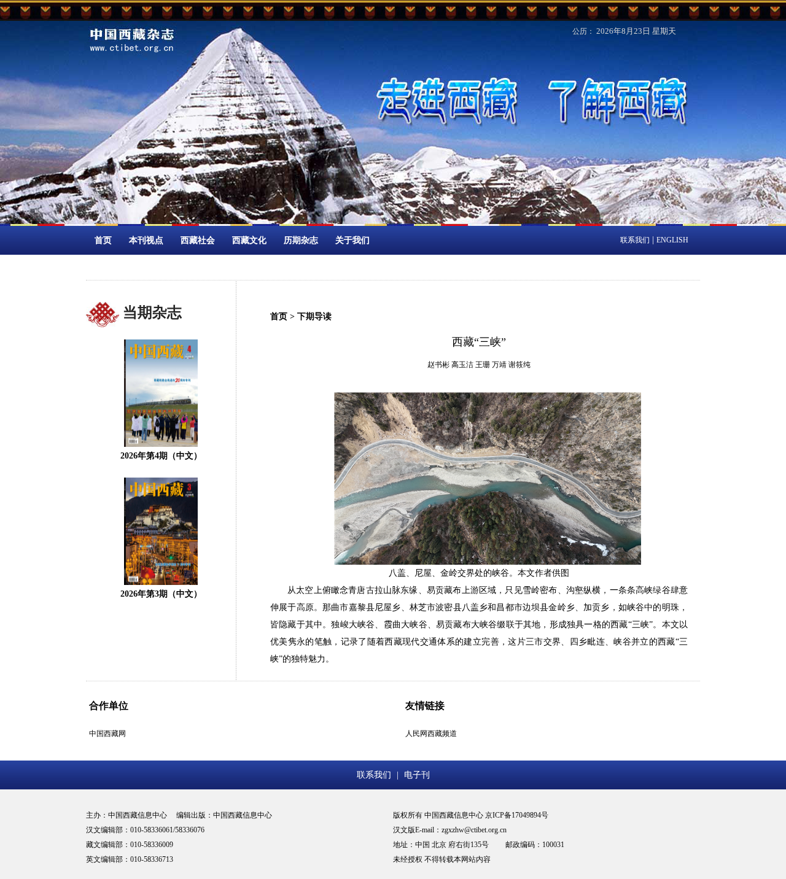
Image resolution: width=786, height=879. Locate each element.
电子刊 (417, 775)
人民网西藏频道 (431, 733)
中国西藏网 (107, 733)
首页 (103, 240)
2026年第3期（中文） (161, 593)
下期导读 (314, 316)
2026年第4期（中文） (161, 455)
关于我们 (352, 240)
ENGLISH (672, 240)
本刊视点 (146, 240)
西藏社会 (198, 240)
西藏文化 (249, 240)
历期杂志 (301, 240)
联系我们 (635, 240)
